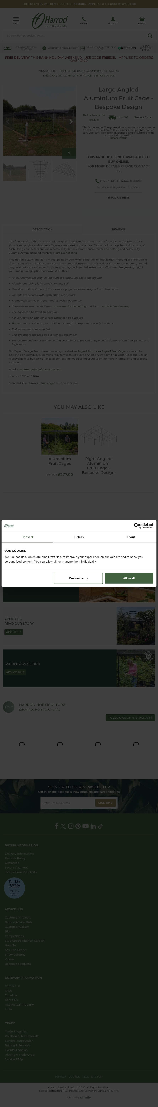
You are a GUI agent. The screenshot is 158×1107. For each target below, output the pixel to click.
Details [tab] (79, 537)
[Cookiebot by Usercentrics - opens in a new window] (137, 526)
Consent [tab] (27, 537)
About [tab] (130, 537)
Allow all (129, 578)
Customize (76, 578)
